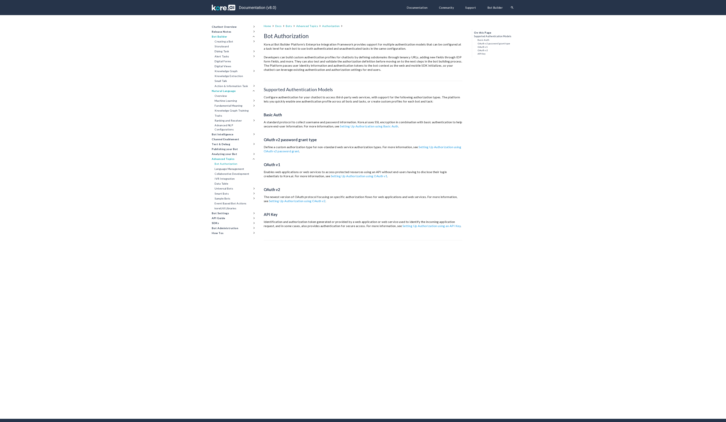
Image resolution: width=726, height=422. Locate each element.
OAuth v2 (483, 50)
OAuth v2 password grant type (494, 43)
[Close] (517, 7)
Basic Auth (483, 40)
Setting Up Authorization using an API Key (432, 226)
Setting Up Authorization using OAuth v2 (297, 201)
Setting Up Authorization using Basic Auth (369, 126)
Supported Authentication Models (492, 36)
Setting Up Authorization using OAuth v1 (359, 176)
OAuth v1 (483, 47)
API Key (482, 53)
